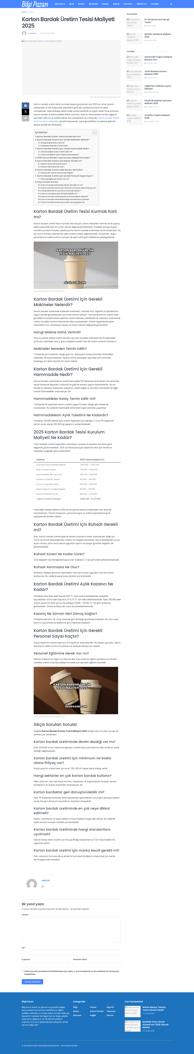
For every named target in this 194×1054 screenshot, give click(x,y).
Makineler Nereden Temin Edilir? (54, 145)
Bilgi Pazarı (35, 4)
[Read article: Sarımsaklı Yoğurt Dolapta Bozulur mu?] (135, 61)
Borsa (81, 4)
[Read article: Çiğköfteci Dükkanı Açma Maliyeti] (135, 90)
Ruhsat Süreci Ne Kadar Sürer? (54, 164)
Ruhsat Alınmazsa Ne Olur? (52, 166)
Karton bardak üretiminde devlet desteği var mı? (62, 185)
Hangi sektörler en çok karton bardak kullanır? (61, 190)
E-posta (26, 959)
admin (33, 33)
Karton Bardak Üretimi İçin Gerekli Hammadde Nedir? (63, 148)
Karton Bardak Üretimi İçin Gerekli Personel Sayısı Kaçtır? (65, 176)
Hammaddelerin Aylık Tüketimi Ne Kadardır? (60, 154)
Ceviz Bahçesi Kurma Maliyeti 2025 (156, 73)
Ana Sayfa (60, 4)
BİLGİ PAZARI (32, 1046)
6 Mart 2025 (151, 26)
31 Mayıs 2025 (151, 40)
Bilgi (71, 4)
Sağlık (116, 4)
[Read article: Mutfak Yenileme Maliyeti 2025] (135, 38)
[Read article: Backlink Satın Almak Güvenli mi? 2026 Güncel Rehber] (133, 1026)
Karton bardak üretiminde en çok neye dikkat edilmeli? (64, 196)
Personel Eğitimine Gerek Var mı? (55, 179)
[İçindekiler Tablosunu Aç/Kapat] (93, 133)
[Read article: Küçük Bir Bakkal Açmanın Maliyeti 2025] (135, 105)
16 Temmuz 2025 (48, 33)
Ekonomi (93, 4)
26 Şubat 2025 (151, 63)
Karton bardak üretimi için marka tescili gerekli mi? (63, 202)
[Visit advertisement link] (71, 869)
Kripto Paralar (97, 1011)
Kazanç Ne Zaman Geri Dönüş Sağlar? (57, 173)
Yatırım (154, 4)
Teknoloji (141, 4)
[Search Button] (171, 4)
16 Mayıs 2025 (151, 78)
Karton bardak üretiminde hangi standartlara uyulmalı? (65, 199)
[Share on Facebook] (25, 105)
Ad (24, 947)
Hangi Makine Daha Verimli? (53, 143)
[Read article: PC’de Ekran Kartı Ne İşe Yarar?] (135, 23)
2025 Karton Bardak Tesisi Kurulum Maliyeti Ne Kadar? (63, 157)
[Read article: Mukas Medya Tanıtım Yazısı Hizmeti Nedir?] (133, 1011)
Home (24, 12)
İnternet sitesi (80, 959)
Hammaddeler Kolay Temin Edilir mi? (56, 151)
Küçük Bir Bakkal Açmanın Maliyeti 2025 (158, 102)
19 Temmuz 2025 (152, 92)
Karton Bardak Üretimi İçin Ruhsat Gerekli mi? (59, 161)
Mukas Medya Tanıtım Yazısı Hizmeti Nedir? (154, 1008)
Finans (105, 4)
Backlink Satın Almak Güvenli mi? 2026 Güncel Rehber (155, 1024)
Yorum (26, 914)
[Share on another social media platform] (25, 118)
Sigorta (128, 4)
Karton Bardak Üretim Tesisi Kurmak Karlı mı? (59, 136)
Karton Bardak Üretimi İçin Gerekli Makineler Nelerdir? (63, 139)
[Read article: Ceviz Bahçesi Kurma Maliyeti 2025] (135, 75)
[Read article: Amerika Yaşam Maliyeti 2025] (135, 119)
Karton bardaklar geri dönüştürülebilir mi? (59, 193)
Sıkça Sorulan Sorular (47, 182)
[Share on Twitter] (25, 112)
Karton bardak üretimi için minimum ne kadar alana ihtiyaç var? (68, 188)
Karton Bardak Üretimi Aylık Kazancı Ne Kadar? (60, 170)
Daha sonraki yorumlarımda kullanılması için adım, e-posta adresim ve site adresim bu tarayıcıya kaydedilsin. (71, 972)
